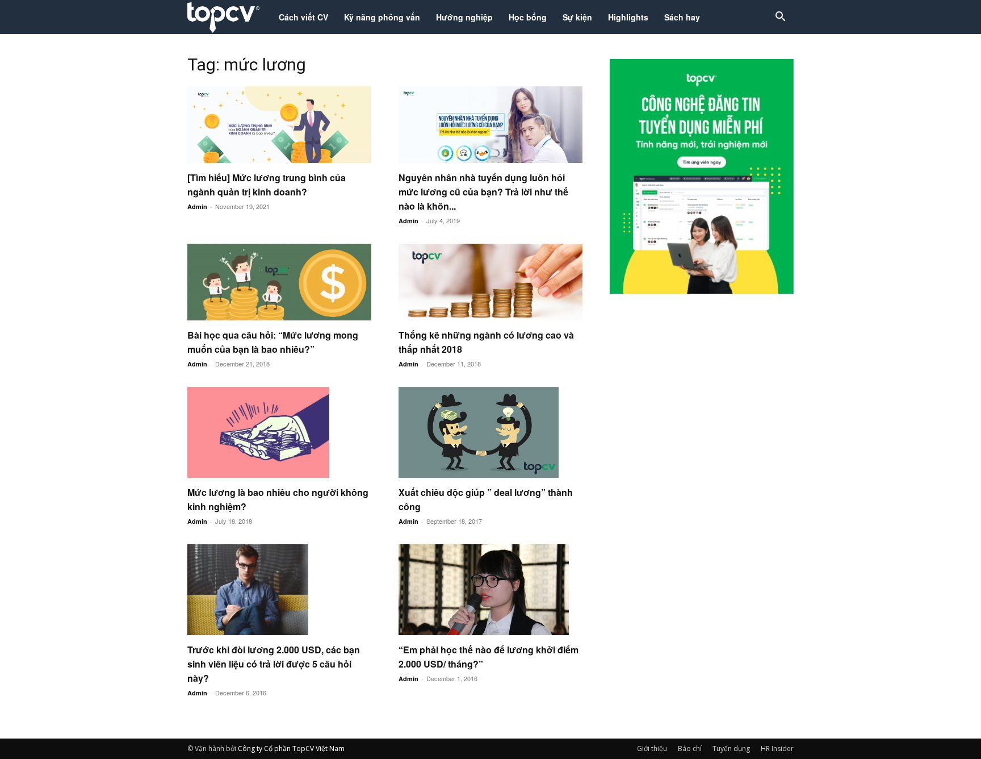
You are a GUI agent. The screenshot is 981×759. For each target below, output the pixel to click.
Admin (197, 206)
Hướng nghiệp (464, 17)
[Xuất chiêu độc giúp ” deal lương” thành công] (490, 432)
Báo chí (690, 748)
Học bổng (528, 17)
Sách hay (682, 17)
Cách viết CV (303, 17)
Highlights (628, 17)
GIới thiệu (652, 748)
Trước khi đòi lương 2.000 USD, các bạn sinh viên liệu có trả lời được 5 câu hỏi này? (273, 664)
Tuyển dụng (731, 748)
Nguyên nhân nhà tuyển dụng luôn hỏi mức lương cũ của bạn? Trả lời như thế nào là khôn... (483, 191)
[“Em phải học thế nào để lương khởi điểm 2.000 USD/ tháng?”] (490, 589)
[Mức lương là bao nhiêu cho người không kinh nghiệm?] (279, 432)
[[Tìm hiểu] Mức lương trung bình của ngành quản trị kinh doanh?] (279, 124)
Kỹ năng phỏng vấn (382, 17)
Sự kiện (577, 17)
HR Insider (777, 748)
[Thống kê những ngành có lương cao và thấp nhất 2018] (490, 282)
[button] (780, 17)
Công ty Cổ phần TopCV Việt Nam (291, 748)
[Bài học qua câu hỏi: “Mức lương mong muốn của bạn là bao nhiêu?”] (279, 282)
